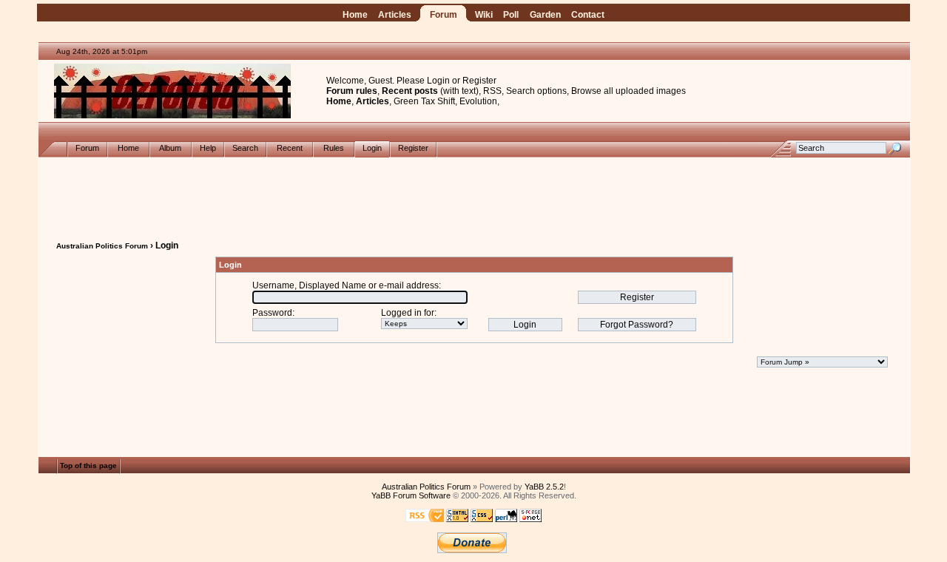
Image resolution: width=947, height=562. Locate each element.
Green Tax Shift (424, 101)
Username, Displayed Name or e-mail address (345, 285)
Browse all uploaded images (628, 91)
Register (479, 80)
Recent (289, 147)
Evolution (478, 101)
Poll (511, 15)
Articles (394, 15)
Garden (545, 15)
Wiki (484, 15)
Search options (536, 91)
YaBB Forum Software (411, 495)
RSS (492, 91)
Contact (587, 15)
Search (245, 147)
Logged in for (407, 313)
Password (272, 313)
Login (438, 80)
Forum (443, 15)
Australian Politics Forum (102, 246)
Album (170, 147)
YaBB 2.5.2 (544, 486)
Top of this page (88, 466)
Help (208, 147)
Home (355, 15)
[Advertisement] (474, 191)
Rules (333, 147)
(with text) (459, 91)
